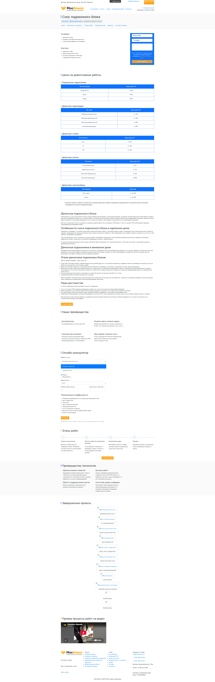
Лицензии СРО (114, 656)
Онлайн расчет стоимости (117, 660)
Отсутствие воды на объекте (71, 409)
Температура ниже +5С (69, 407)
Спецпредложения (118, 9)
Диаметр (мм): (65, 380)
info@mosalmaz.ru (134, 1)
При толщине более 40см (70, 405)
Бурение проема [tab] (67, 370)
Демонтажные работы (92, 664)
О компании (94, 9)
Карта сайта (65, 672)
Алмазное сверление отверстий (95, 658)
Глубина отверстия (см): (68, 387)
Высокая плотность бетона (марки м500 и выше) (77, 411)
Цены (108, 9)
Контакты (128, 9)
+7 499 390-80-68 (148, 8)
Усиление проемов (91, 666)
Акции (111, 662)
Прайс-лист (116, 1)
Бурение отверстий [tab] (68, 366)
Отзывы (111, 664)
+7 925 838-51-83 (139, 661)
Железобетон (67, 377)
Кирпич (65, 375)
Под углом (66, 403)
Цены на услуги (114, 658)
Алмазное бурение (91, 656)
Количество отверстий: (96, 387)
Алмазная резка (90, 654)
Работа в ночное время (69, 413)
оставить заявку (67, 304)
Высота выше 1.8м (68, 401)
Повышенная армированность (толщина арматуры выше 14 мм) (81, 399)
